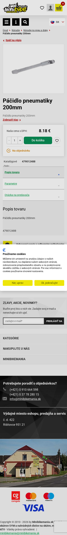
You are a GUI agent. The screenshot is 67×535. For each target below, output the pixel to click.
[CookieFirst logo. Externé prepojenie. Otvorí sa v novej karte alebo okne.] (4, 250)
